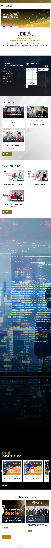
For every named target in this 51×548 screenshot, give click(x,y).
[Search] (48, 5)
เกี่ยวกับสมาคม (25, 51)
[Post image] (13, 511)
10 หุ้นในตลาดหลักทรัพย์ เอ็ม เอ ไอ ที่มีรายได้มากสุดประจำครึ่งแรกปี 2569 (13, 520)
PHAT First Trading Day (35, 519)
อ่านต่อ (5, 527)
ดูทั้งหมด (5, 154)
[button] (25, 27)
